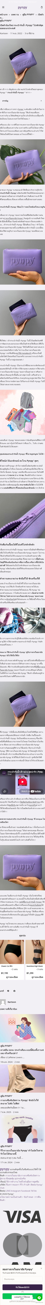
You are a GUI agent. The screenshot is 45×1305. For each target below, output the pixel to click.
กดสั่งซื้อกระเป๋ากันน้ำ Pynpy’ (30, 902)
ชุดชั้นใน (12, 805)
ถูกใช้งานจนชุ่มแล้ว (24, 353)
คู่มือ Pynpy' (28, 14)
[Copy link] (20, 991)
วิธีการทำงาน (12, 1181)
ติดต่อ (33, 1184)
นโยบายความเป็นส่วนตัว (11, 1197)
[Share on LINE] (8, 991)
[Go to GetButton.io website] (39, 1302)
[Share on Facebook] (14, 991)
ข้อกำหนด (28, 1197)
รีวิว (22, 1184)
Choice (38, 914)
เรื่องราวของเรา (13, 1184)
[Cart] (41, 7)
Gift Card (24, 914)
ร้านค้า (27, 1184)
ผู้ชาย (2, 1178)
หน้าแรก (4, 14)
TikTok (34, 1190)
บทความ (15, 14)
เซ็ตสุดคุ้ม (10, 1178)
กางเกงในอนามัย (13, 1175)
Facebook (25, 1190)
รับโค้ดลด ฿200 (22, 1287)
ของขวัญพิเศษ (35, 905)
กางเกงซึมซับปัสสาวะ (30, 1175)
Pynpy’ (21, 109)
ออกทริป (32, 805)
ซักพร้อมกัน (10, 599)
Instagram (16, 1190)
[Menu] (3, 7)
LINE (8, 1190)
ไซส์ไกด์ (22, 1181)
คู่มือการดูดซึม (32, 1181)
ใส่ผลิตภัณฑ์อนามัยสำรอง (30, 802)
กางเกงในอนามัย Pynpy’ (14, 218)
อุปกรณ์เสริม (20, 1178)
